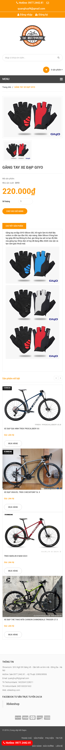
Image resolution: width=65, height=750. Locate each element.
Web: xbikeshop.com (11, 690)
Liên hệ (59, 746)
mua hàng (13, 443)
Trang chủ (6, 87)
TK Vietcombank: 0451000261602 (16, 686)
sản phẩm (56, 70)
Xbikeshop (12, 704)
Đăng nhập (25, 14)
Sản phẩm (38, 738)
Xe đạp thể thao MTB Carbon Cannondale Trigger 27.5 (31, 620)
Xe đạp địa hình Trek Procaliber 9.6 (21, 429)
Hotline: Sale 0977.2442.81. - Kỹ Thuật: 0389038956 (24, 674)
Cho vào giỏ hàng (14, 211)
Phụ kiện (49, 738)
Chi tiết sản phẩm (14, 226)
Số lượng (6, 201)
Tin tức (59, 738)
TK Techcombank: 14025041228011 (17, 682)
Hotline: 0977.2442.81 (18, 742)
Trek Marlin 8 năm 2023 (15, 556)
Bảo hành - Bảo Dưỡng (43, 746)
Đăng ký (43, 14)
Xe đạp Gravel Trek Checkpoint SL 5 (22, 492)
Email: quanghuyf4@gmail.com (15, 678)
